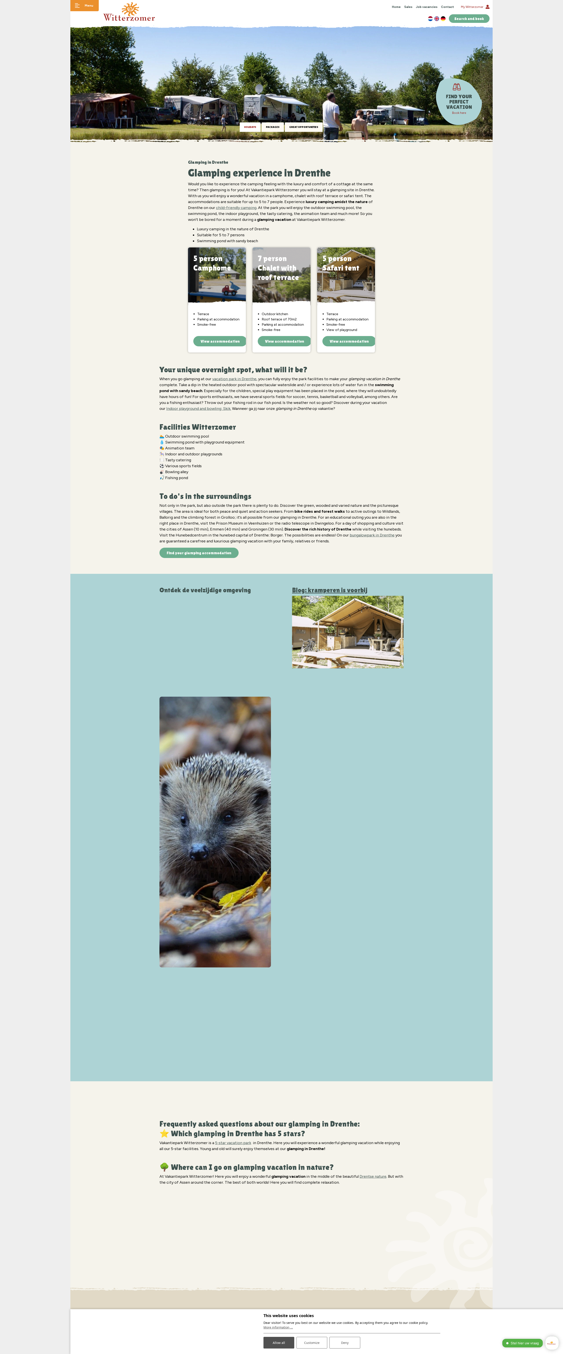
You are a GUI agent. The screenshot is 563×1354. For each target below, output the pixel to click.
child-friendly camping (236, 207)
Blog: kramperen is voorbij (329, 590)
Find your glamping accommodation (199, 553)
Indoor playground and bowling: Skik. (198, 408)
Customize (312, 1343)
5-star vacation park (233, 1142)
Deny (345, 1343)
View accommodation (220, 341)
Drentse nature (373, 1176)
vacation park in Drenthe (234, 378)
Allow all (279, 1343)
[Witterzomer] (129, 11)
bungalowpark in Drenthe (372, 535)
